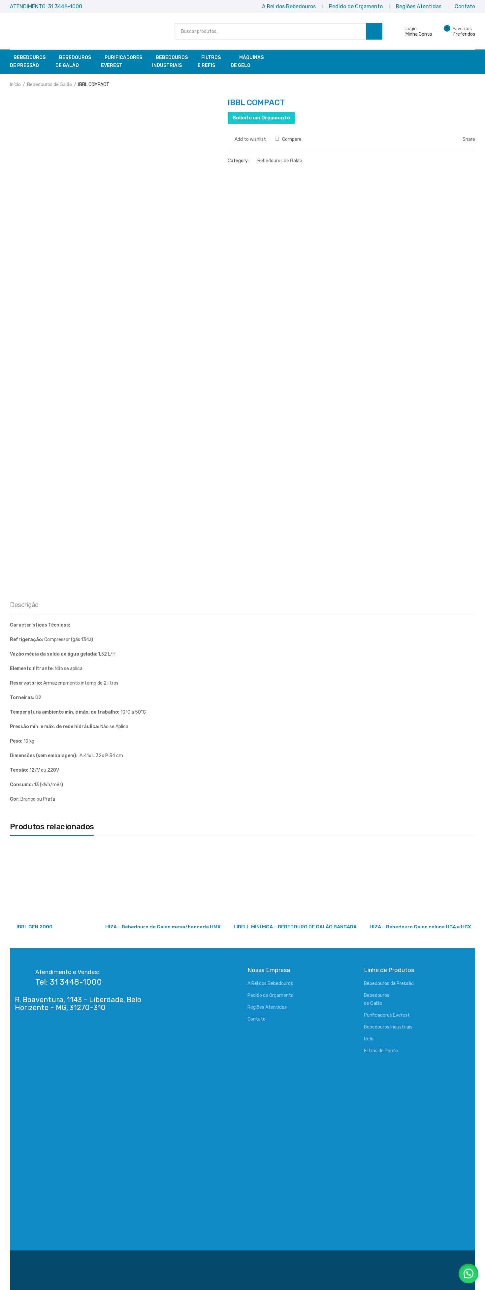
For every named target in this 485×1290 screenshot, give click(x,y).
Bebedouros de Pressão (389, 983)
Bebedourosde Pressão (28, 61)
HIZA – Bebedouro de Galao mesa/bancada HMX (163, 927)
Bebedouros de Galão (49, 84)
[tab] (24, 606)
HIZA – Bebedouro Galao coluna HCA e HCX (420, 927)
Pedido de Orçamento (270, 995)
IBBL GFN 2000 (34, 927)
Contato (256, 1019)
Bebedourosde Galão (73, 61)
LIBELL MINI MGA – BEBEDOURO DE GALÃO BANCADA (295, 927)
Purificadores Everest (387, 1015)
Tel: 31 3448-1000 (68, 982)
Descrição (24, 605)
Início (15, 84)
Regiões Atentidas (267, 1007)
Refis (369, 1039)
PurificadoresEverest (121, 61)
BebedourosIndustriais (170, 61)
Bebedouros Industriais (388, 1027)
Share (468, 139)
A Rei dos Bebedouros (270, 983)
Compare (292, 139)
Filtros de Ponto (381, 1051)
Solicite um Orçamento (261, 118)
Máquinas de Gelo (247, 61)
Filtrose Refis (209, 61)
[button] (468, 1273)
